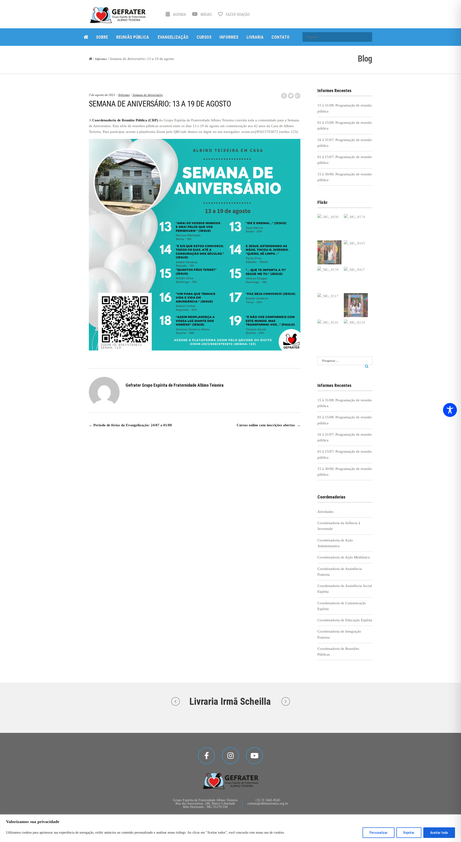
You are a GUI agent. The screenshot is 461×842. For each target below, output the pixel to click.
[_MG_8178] (329, 279)
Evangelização (173, 37)
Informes (228, 37)
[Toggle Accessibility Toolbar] (450, 410)
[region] (230, 828)
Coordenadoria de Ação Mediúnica (343, 557)
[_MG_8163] (356, 252)
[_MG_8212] (356, 305)
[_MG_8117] (329, 305)
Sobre (102, 37)
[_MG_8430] (329, 226)
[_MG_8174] (356, 226)
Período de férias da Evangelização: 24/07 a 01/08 (130, 425)
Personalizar (379, 833)
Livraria (255, 37)
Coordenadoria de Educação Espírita (344, 620)
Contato (281, 37)
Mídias (206, 14)
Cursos (204, 37)
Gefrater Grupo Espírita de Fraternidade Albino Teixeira (175, 385)
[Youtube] (254, 755)
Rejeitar (408, 833)
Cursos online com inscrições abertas (268, 425)
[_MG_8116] (329, 332)
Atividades (325, 512)
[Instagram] (230, 755)
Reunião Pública (132, 37)
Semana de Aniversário (148, 95)
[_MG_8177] (329, 252)
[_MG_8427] (356, 279)
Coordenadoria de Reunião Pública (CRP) (125, 120)
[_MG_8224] (356, 332)
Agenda (179, 14)
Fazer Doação (237, 14)
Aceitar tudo (439, 833)
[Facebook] (206, 755)
